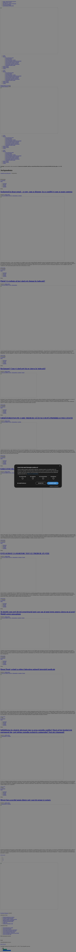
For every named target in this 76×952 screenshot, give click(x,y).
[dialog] (38, 476)
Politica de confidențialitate (32, 473)
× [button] (59, 465)
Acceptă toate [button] (52, 483)
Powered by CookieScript (54, 486)
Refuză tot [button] (41, 483)
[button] (22, 483)
